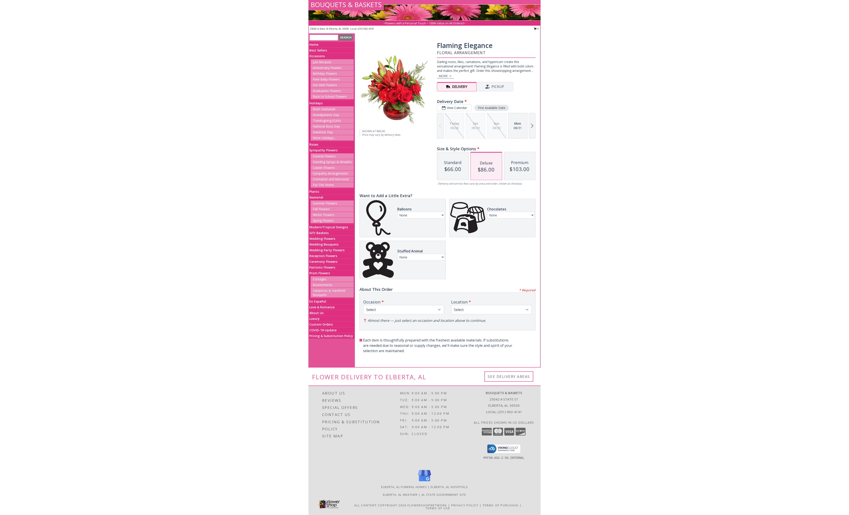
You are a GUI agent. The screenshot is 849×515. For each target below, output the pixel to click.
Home (313, 44)
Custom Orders (321, 324)
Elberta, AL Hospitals (449, 487)
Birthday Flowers (325, 73)
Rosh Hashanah (324, 109)
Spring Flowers (323, 220)
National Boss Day (326, 126)
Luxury (314, 319)
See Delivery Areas (509, 376)
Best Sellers (318, 50)
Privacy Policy (464, 505)
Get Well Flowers (325, 85)
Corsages (319, 279)
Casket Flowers (324, 168)
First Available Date (491, 108)
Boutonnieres (322, 285)
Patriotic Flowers (322, 267)
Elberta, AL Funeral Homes (404, 487)
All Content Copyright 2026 (380, 505)
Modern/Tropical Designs (328, 227)
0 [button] (538, 28)
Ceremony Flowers (323, 261)
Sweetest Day (323, 132)
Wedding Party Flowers (326, 250)
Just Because (322, 62)
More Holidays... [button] (324, 138)
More (443, 76)
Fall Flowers (321, 209)
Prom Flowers (319, 273)
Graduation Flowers (327, 91)
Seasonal (316, 197)
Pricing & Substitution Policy (331, 336)
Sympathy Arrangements (330, 173)
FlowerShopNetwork (427, 505)
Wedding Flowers (322, 239)
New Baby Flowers (326, 79)
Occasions (317, 56)
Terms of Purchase (500, 505)
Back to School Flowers (330, 96)
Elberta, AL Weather (400, 495)
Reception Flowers (323, 256)
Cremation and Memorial (331, 179)
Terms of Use (438, 508)
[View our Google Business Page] (424, 481)
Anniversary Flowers (327, 68)
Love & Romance (322, 307)
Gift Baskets (319, 233)
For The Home (323, 185)
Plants (314, 191)
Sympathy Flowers (323, 150)
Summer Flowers (325, 203)
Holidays (316, 103)
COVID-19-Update (323, 330)
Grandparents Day (326, 115)
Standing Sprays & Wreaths (332, 162)
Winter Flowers (323, 215)
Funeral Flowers (324, 156)
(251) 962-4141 (366, 28)
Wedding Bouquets (323, 244)
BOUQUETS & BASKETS (346, 4)
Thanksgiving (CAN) (327, 120)
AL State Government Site (443, 495)
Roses (313, 144)
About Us (316, 313)
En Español (317, 301)
